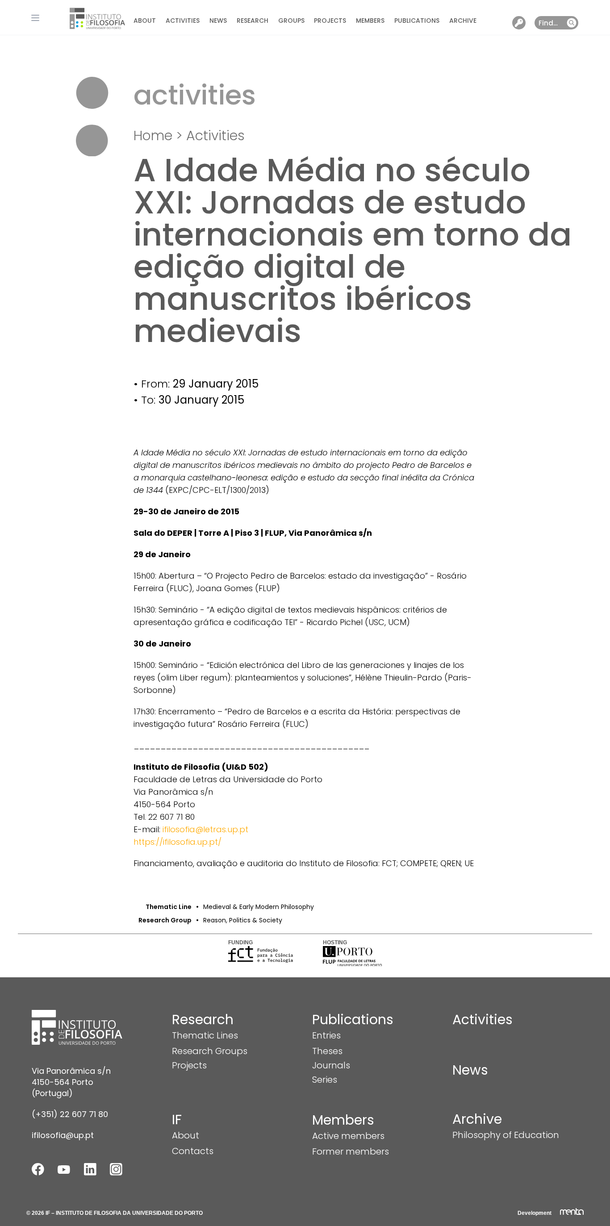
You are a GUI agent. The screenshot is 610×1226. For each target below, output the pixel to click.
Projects (330, 20)
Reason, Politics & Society (242, 920)
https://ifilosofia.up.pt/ (177, 841)
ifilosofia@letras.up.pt (205, 829)
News (218, 20)
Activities (183, 20)
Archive (462, 20)
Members (370, 20)
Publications (416, 20)
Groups (291, 20)
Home (153, 135)
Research (252, 20)
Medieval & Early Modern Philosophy (258, 906)
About (145, 20)
